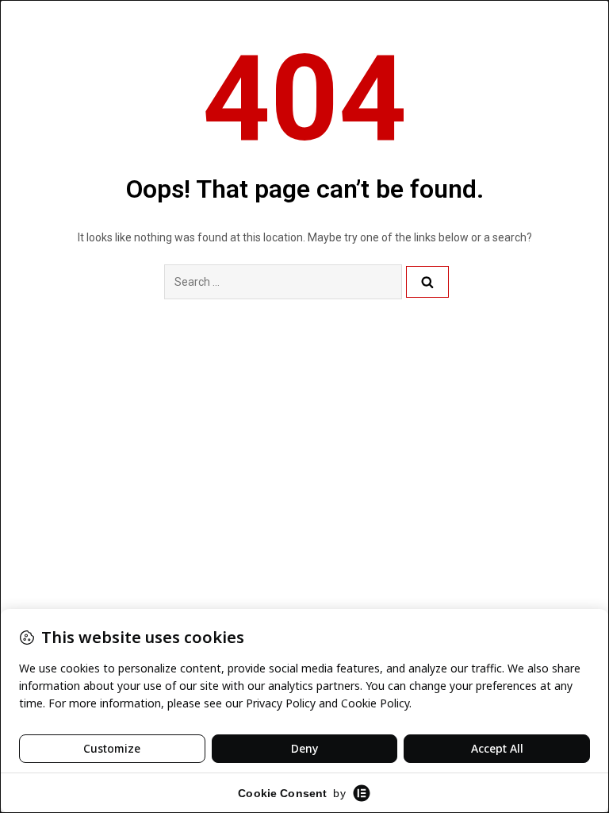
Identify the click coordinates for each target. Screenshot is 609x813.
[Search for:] (283, 281)
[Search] (427, 282)
